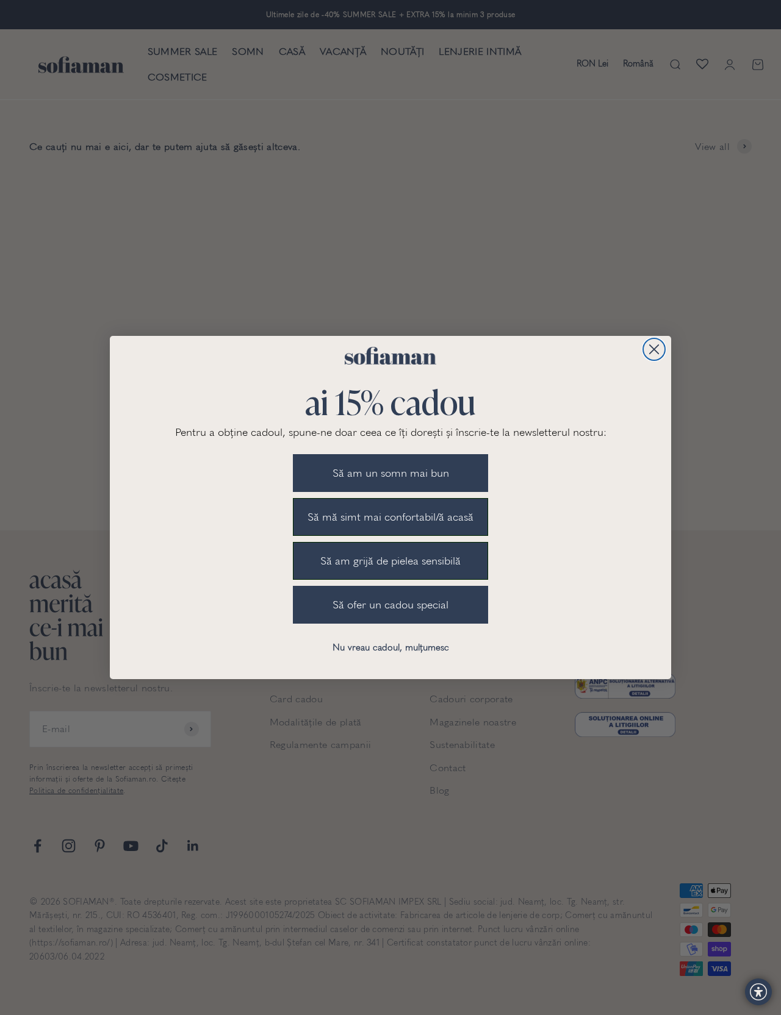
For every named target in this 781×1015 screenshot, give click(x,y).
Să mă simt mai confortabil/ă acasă (390, 517)
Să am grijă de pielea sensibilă (390, 561)
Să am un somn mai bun (391, 473)
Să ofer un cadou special (390, 604)
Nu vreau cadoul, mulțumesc (391, 647)
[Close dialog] (654, 349)
